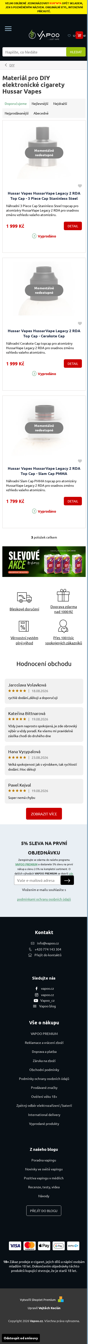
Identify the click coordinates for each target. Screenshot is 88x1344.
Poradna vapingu (43, 1160)
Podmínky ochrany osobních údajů (44, 1078)
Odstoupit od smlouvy (21, 1338)
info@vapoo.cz (48, 943)
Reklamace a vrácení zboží (44, 1042)
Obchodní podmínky (44, 1069)
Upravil (44, 1308)
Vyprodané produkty (44, 1123)
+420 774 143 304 (48, 949)
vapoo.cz (47, 988)
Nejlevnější (40, 103)
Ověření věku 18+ (44, 1096)
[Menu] (8, 28)
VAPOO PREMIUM (26, 864)
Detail (73, 226)
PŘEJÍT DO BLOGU (43, 1211)
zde (71, 873)
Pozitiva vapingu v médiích (44, 1178)
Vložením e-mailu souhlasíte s (44, 894)
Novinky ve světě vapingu (44, 1169)
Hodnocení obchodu (44, 663)
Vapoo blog (47, 1006)
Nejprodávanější (17, 113)
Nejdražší (60, 103)
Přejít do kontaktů (47, 955)
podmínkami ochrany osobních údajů (44, 899)
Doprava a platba (44, 1051)
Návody (43, 1196)
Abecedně (41, 113)
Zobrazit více (44, 813)
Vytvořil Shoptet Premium (38, 1300)
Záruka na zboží (44, 1060)
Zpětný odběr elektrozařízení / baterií (44, 1105)
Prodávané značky (44, 1087)
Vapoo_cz (47, 1000)
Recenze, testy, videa (44, 1187)
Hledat (76, 52)
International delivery (44, 1114)
